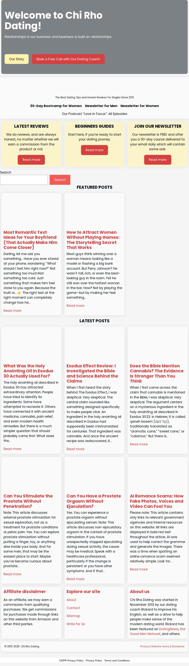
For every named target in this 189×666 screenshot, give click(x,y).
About (71, 600)
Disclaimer (178, 646)
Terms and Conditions (117, 660)
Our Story (16, 59)
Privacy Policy (94, 660)
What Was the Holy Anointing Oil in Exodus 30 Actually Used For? (28, 371)
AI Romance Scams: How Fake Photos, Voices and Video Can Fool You (156, 501)
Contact (73, 608)
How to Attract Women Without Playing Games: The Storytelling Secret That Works (93, 240)
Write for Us (76, 624)
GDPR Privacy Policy (71, 660)
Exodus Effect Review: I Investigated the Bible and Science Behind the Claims (92, 373)
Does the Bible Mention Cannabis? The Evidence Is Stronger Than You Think (157, 373)
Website (156, 646)
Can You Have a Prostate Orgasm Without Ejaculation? (94, 501)
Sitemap (73, 616)
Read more (31, 159)
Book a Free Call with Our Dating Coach (68, 59)
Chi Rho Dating (30, 646)
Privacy (144, 646)
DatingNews (168, 629)
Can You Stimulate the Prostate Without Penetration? (28, 501)
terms (165, 646)
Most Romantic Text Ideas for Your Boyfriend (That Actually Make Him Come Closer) (30, 240)
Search (5, 172)
